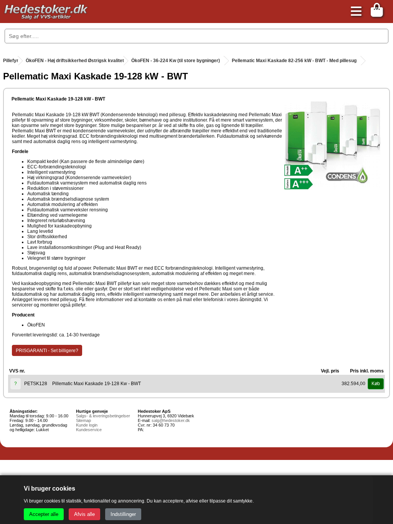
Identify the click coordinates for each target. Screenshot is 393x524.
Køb (376, 383)
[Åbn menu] (354, 12)
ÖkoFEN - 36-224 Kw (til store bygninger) (175, 60)
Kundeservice (89, 429)
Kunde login (86, 425)
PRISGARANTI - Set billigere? (47, 350)
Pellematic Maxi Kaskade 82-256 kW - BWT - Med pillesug (294, 60)
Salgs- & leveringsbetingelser (103, 416)
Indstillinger (123, 514)
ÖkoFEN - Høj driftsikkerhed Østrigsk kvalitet (75, 60)
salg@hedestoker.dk (171, 420)
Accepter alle (43, 514)
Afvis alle (84, 514)
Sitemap (83, 420)
